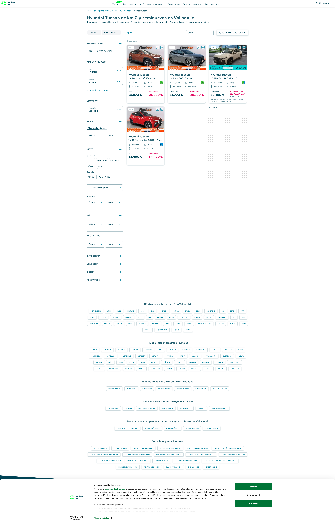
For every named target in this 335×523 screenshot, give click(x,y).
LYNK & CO (184, 317)
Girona (182, 356)
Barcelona (200, 350)
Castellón (110, 356)
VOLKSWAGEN (162, 330)
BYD (152, 311)
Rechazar (253, 503)
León (121, 362)
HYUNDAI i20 (131, 389)
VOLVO (176, 330)
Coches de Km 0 (120, 448)
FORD (92, 317)
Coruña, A (156, 356)
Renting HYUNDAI (211, 428)
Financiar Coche (162, 461)
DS (223, 311)
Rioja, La (99, 369)
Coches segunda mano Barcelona (104, 454)
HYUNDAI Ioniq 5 (183, 389)
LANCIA (160, 317)
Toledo (182, 369)
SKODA (189, 324)
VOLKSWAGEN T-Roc (219, 408)
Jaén (110, 362)
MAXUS (197, 317)
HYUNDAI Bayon (114, 389)
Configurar (252, 495)
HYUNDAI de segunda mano (127, 428)
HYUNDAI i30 (147, 389)
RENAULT (155, 324)
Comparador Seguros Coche (233, 454)
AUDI (109, 311)
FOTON (103, 317)
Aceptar (253, 486)
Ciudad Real (126, 356)
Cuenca (169, 356)
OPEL (130, 324)
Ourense (205, 362)
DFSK (198, 311)
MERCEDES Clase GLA (146, 408)
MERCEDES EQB (167, 408)
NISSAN (107, 324)
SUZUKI (232, 324)
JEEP (140, 317)
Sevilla (141, 369)
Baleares (186, 350)
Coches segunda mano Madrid (137, 454)
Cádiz (240, 350)
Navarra (192, 362)
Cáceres (228, 350)
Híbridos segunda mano (127, 467)
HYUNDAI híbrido (172, 428)
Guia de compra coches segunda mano (220, 461)
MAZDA (208, 317)
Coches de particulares (143, 448)
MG (234, 317)
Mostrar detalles (101, 518)
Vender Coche (211, 467)
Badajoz (172, 350)
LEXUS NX (128, 408)
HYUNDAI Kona (200, 389)
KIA (149, 317)
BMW (142, 311)
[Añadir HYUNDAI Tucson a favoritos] (157, 47)
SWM (244, 324)
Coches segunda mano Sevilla (168, 454)
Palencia (219, 362)
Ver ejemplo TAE (235, 96)
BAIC (119, 311)
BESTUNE (130, 311)
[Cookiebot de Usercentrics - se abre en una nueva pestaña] (76, 518)
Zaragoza (235, 369)
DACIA (187, 311)
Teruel (169, 369)
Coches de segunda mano (170, 448)
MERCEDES (222, 317)
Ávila (160, 350)
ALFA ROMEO (96, 311)
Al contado (93, 128)
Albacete (107, 350)
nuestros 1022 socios (115, 489)
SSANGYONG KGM (204, 324)
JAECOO (128, 317)
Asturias (148, 350)
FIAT (242, 311)
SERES (178, 324)
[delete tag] (99, 32)
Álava (94, 350)
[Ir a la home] (8, 3)
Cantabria (95, 356)
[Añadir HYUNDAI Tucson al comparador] (161, 47)
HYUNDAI (116, 317)
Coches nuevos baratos (197, 448)
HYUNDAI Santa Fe (220, 389)
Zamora (221, 369)
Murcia (179, 362)
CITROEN (163, 311)
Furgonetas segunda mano (186, 461)
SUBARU (221, 324)
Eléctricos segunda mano (110, 461)
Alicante (121, 350)
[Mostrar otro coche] (145, 68)
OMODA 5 (201, 408)
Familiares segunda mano (137, 461)
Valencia (195, 369)
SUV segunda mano (174, 467)
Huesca (99, 362)
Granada (195, 356)
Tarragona (155, 369)
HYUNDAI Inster (164, 389)
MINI (243, 317)
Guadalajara (210, 356)
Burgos (215, 350)
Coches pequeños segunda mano (227, 448)
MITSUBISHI (94, 324)
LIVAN (171, 317)
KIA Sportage (113, 408)
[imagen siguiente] (162, 57)
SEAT (167, 324)
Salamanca (114, 369)
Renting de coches (152, 467)
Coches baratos (100, 448)
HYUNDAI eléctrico (152, 428)
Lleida (131, 362)
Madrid (154, 362)
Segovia (128, 369)
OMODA (119, 324)
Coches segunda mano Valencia (201, 454)
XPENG (188, 330)
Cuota (102, 128)
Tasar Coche (193, 467)
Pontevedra (234, 362)
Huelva (241, 356)
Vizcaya (208, 369)
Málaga (167, 362)
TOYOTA (147, 330)
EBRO (232, 311)
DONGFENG (211, 311)
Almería (135, 350)
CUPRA (176, 311)
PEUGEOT (142, 324)
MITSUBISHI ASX (185, 408)
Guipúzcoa (227, 356)
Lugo (143, 362)
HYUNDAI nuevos (192, 428)
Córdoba (141, 356)
